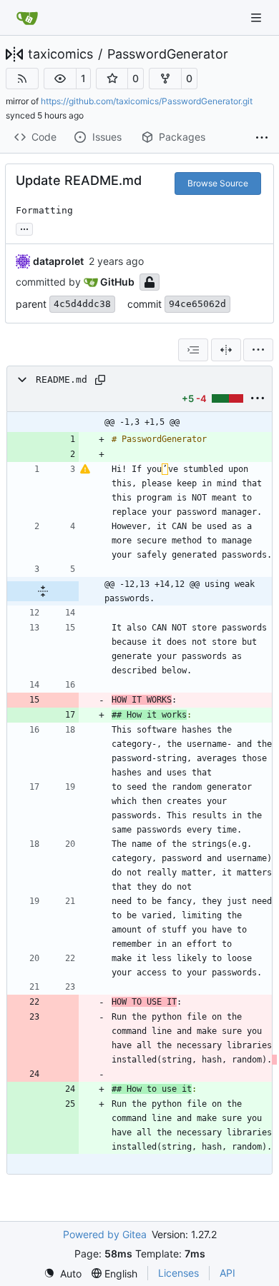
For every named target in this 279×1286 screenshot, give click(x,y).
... (24, 227)
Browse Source (217, 183)
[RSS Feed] (22, 78)
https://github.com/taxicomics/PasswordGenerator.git (147, 101)
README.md (61, 379)
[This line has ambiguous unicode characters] (85, 469)
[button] (60, 78)
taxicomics (60, 54)
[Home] (27, 18)
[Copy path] (100, 380)
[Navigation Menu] (257, 17)
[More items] (261, 138)
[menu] (258, 349)
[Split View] (226, 349)
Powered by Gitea (105, 1234)
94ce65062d (197, 303)
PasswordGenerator (167, 54)
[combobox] (193, 349)
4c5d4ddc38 (82, 303)
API (227, 1273)
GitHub (117, 282)
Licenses (178, 1273)
